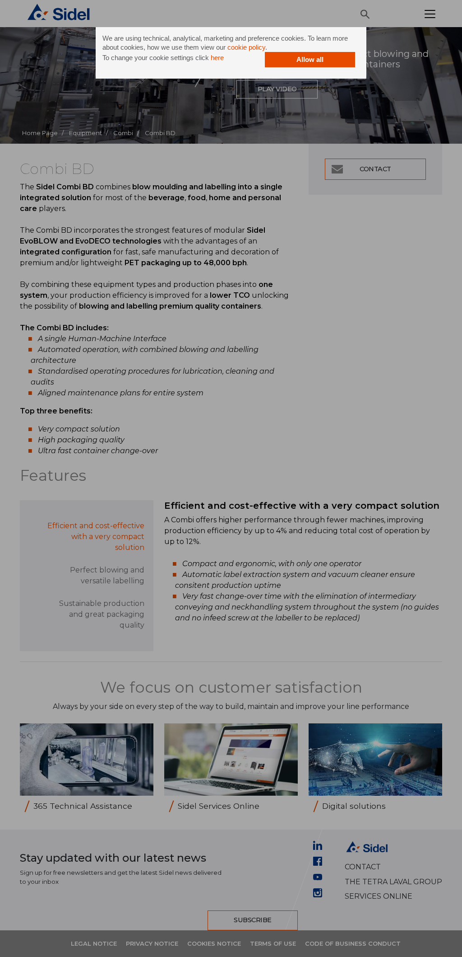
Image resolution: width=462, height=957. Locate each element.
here (217, 57)
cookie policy (246, 47)
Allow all (309, 59)
